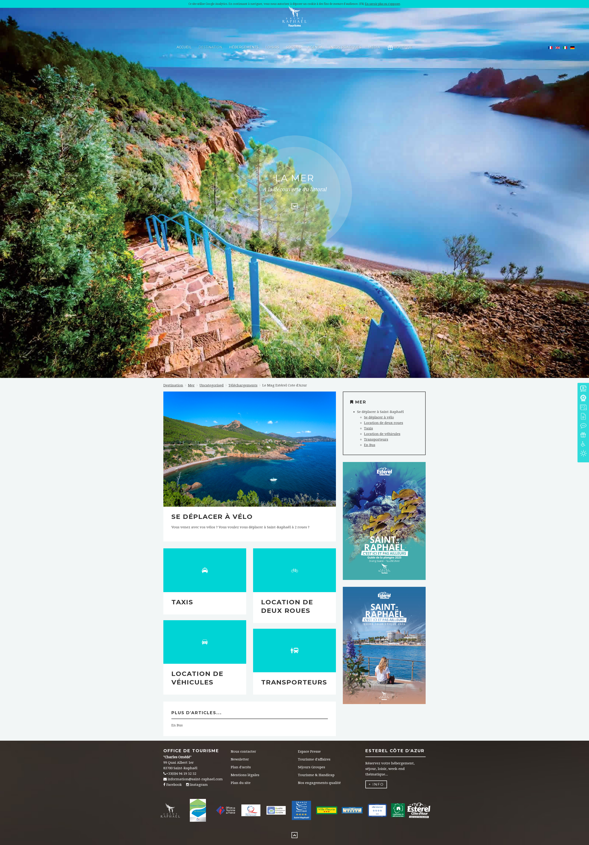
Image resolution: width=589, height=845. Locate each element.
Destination (210, 47)
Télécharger (384, 529)
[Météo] (583, 453)
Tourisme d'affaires (314, 759)
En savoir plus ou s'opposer (382, 4)
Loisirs (272, 47)
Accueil (184, 47)
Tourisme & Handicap (316, 775)
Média (374, 47)
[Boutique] (583, 435)
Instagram (199, 785)
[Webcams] (583, 398)
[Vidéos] (583, 389)
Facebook (174, 785)
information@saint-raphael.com (195, 779)
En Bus (177, 725)
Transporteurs (294, 682)
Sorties (293, 47)
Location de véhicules (382, 434)
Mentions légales (245, 775)
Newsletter (240, 759)
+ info (376, 784)
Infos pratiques (345, 47)
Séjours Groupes (311, 767)
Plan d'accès (241, 767)
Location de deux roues (383, 423)
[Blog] (583, 426)
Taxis (182, 602)
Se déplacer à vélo (212, 516)
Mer (191, 385)
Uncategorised (211, 385)
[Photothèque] (583, 407)
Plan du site (241, 783)
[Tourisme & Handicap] (583, 444)
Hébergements (244, 47)
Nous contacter (243, 751)
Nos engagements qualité (319, 783)
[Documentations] (583, 417)
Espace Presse (309, 751)
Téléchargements (242, 385)
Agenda (315, 47)
